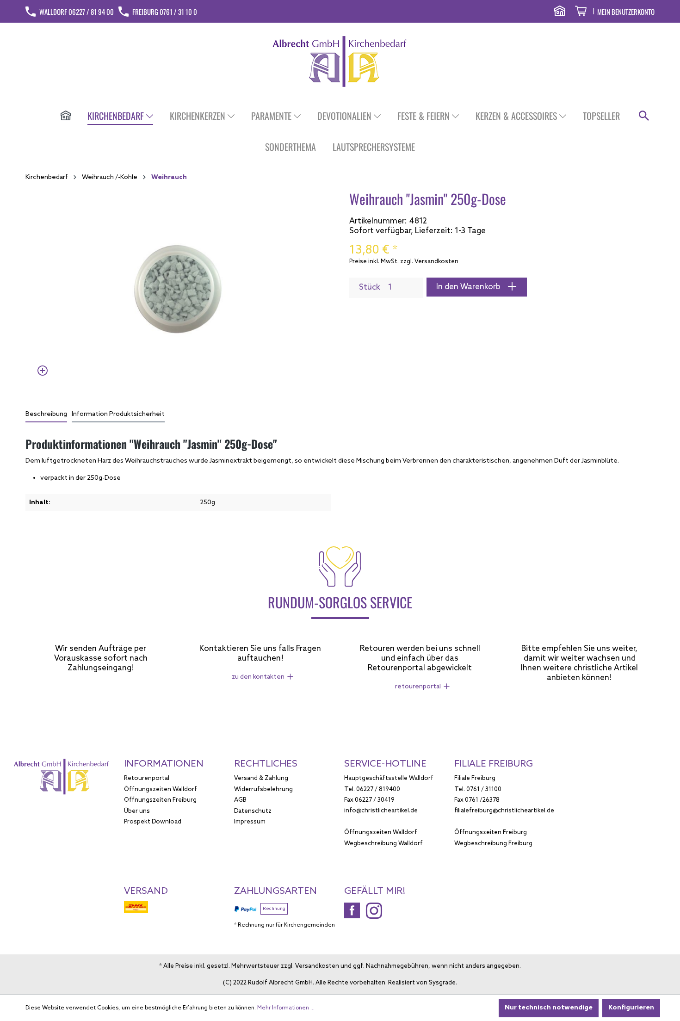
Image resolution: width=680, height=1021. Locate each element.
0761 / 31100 (483, 789)
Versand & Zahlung (261, 778)
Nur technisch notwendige (549, 1008)
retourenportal (418, 687)
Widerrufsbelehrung (263, 789)
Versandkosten (317, 966)
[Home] (65, 116)
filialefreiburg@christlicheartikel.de (504, 810)
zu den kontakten (258, 677)
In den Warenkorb (469, 287)
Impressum (250, 821)
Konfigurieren (631, 1008)
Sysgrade (442, 982)
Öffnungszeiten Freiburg (160, 800)
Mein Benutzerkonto (626, 11)
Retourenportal (146, 778)
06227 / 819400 (378, 789)
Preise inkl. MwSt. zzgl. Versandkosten (403, 261)
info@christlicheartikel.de (381, 810)
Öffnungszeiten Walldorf (160, 789)
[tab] (46, 414)
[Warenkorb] (580, 12)
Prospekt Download (152, 821)
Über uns (137, 811)
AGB (240, 800)
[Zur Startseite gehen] (340, 61)
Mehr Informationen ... (286, 1008)
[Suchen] (644, 116)
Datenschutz (253, 811)
